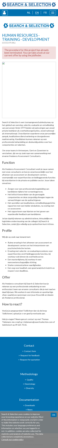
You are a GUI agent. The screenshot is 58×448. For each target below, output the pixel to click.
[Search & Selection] (29, 4)
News (30, 409)
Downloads (30, 405)
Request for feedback (30, 355)
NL (28, 12)
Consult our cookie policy (12, 439)
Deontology (30, 384)
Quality (30, 379)
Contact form (30, 351)
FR (45, 12)
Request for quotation (30, 359)
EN (37, 12)
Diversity (30, 388)
